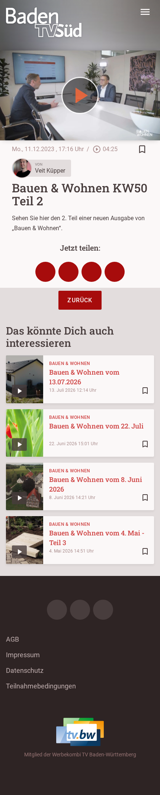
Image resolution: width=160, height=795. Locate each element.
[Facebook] (57, 610)
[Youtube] (103, 610)
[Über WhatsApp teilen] (91, 272)
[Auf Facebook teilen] (45, 272)
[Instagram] (80, 610)
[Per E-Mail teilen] (115, 272)
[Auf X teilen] (68, 272)
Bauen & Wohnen (69, 363)
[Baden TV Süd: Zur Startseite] (43, 22)
